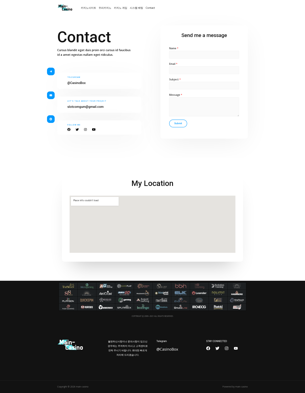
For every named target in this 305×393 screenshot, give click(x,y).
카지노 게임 (120, 8)
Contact (150, 8)
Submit (178, 123)
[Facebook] (208, 348)
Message (175, 95)
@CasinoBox (76, 83)
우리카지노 (105, 8)
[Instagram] (227, 348)
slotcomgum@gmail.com (85, 107)
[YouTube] (236, 348)
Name (173, 48)
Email (173, 64)
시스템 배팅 (136, 8)
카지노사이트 (88, 8)
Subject (175, 79)
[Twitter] (217, 348)
